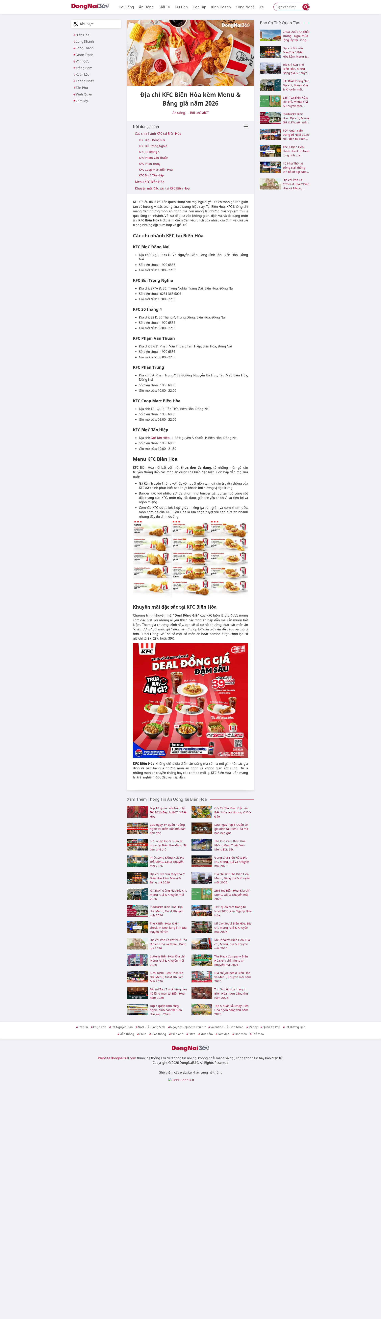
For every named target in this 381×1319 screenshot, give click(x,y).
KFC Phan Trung (150, 163)
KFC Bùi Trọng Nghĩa (153, 146)
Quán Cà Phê (271, 1027)
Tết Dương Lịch (295, 1027)
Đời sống (126, 7)
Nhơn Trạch (84, 55)
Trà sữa (83, 1027)
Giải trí (164, 7)
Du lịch (181, 7)
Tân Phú (82, 88)
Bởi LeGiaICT (199, 113)
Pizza (192, 1034)
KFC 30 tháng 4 (149, 152)
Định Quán (84, 94)
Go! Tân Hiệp (160, 438)
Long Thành (85, 48)
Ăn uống (146, 7)
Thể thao (258, 1034)
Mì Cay (253, 1027)
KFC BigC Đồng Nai (152, 140)
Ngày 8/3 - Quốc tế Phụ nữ (187, 1027)
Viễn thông (127, 1034)
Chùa (142, 1034)
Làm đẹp (223, 1034)
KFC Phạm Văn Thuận (153, 158)
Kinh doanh (221, 7)
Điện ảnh (177, 1034)
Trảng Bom (84, 68)
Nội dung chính (146, 126)
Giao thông (158, 1034)
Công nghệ (245, 7)
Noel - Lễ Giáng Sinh (151, 1027)
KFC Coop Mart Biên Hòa (156, 169)
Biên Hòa (82, 35)
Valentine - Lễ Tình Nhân (227, 1027)
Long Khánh (85, 41)
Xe (262, 7)
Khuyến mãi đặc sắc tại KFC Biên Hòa (162, 188)
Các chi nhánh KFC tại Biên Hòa (158, 133)
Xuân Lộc (82, 74)
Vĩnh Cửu (82, 61)
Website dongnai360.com (117, 1058)
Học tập (199, 7)
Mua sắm (206, 1034)
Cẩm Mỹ (82, 101)
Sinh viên (241, 1034)
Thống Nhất (85, 81)
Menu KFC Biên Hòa (149, 182)
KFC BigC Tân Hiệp (151, 175)
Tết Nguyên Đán (122, 1027)
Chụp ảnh (99, 1027)
